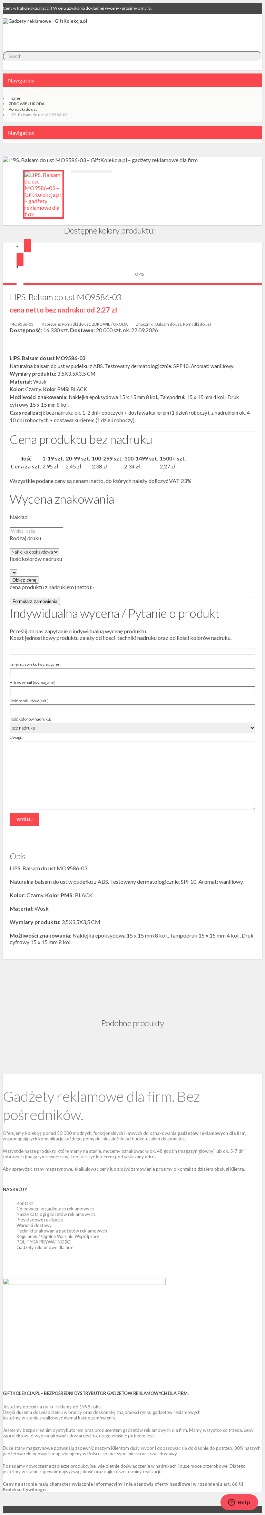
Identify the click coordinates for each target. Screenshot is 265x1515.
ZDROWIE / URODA (27, 103)
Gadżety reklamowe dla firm (45, 1247)
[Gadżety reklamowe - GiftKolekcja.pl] (45, 28)
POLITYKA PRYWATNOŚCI (44, 1242)
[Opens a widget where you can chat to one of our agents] (239, 1503)
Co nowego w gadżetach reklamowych (55, 1208)
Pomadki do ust (23, 109)
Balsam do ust (168, 324)
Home (14, 98)
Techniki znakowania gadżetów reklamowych (62, 1231)
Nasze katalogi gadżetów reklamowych (56, 1214)
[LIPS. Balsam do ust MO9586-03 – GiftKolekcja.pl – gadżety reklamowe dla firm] (43, 194)
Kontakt (25, 1203)
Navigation (21, 80)
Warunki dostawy (34, 1225)
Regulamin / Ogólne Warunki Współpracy (58, 1236)
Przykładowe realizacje (40, 1219)
